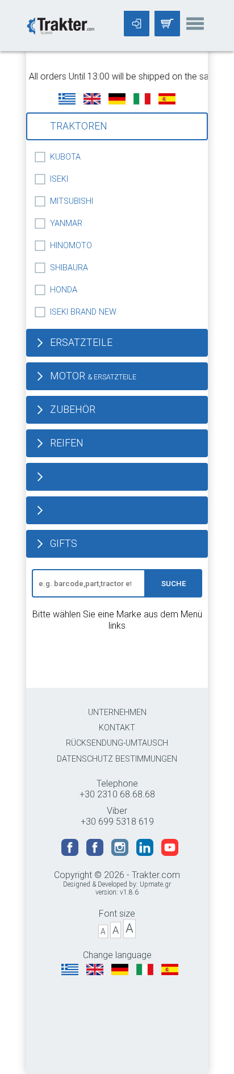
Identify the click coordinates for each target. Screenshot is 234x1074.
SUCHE (173, 583)
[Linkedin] (146, 852)
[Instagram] (121, 852)
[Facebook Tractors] (71, 852)
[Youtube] (169, 852)
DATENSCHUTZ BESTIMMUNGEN (117, 759)
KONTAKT (117, 728)
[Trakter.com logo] (60, 24)
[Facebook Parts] (96, 852)
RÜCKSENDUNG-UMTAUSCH (117, 743)
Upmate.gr (155, 884)
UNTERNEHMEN (117, 712)
